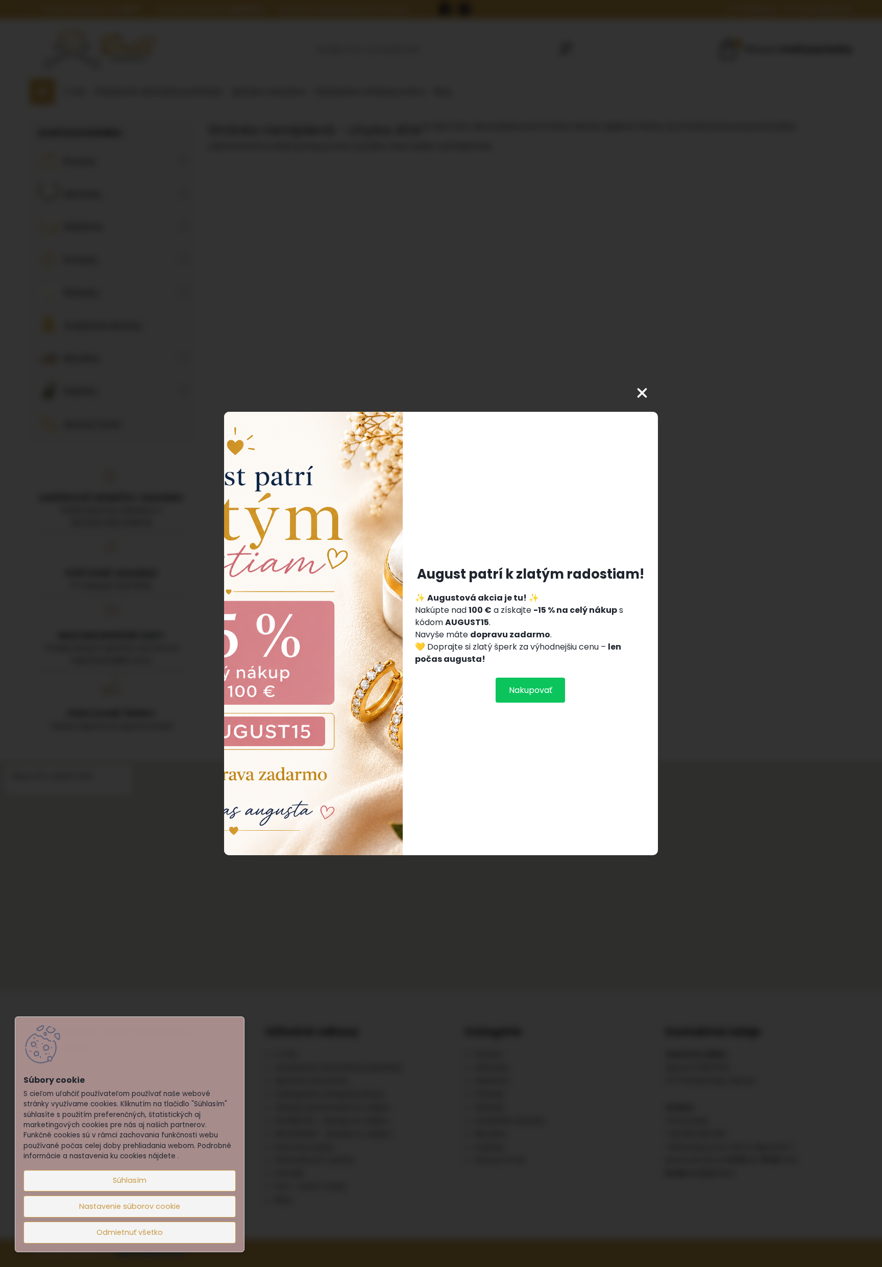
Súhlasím (129, 1180)
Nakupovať (530, 690)
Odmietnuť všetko (129, 1232)
